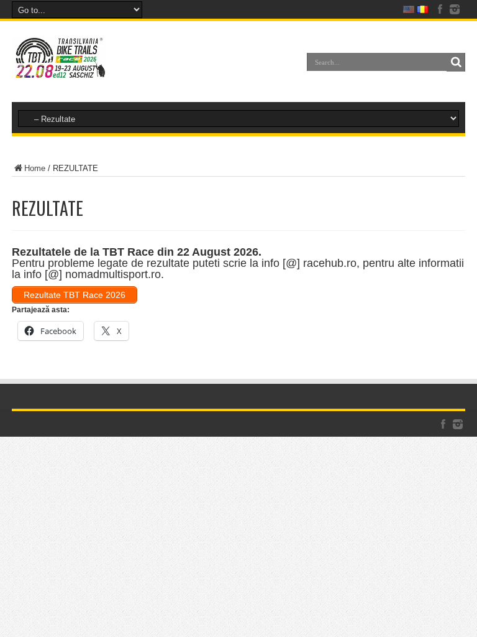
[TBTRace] (59, 71)
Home (34, 168)
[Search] (456, 62)
